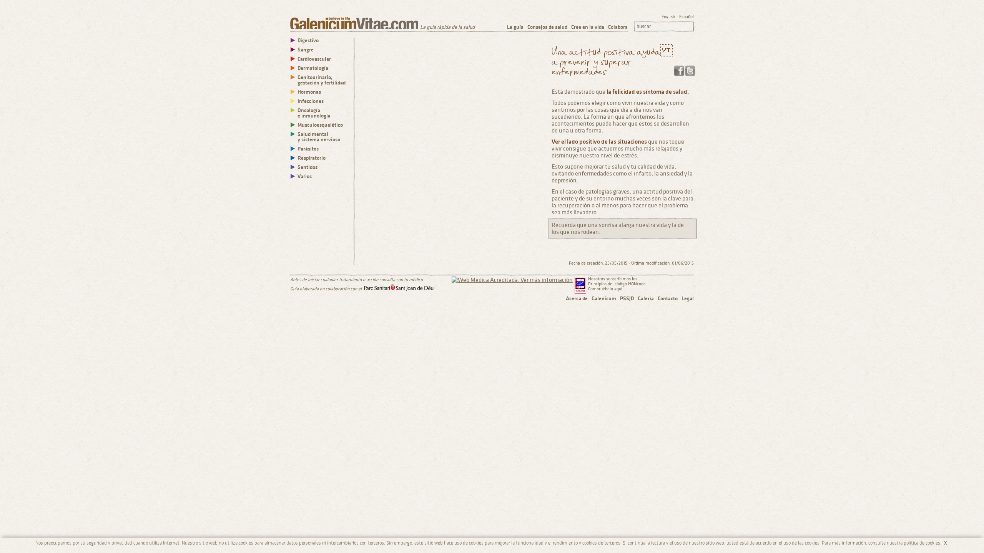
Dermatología (313, 68)
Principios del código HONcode (617, 283)
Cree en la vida (587, 27)
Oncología (314, 113)
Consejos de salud (547, 27)
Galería (646, 298)
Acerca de (577, 298)
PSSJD (627, 298)
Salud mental (319, 136)
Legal (687, 298)
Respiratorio (312, 158)
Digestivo (308, 40)
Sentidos (307, 167)
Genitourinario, (322, 80)
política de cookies (922, 543)
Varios (305, 176)
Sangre (306, 50)
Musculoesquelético (320, 125)
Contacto (668, 298)
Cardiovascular (314, 59)
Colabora (618, 27)
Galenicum (604, 298)
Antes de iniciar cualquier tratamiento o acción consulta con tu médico (356, 279)
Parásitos (308, 149)
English (668, 16)
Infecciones (311, 101)
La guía (515, 27)
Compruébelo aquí (605, 288)
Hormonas (309, 92)
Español (686, 16)
